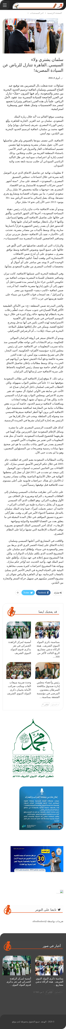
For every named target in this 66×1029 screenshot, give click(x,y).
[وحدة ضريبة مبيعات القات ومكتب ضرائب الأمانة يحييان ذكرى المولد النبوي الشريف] (18, 670)
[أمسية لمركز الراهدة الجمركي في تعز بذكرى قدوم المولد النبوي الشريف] (18, 630)
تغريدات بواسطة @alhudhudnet (48, 921)
